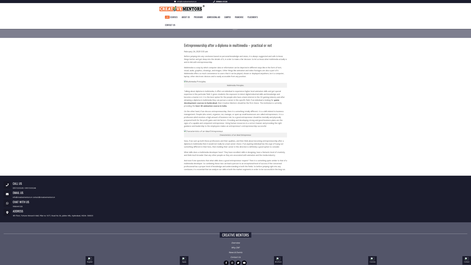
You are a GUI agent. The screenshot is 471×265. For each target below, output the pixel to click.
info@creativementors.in (186, 1)
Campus (227, 17)
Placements (253, 17)
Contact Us (170, 24)
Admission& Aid (213, 17)
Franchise (239, 17)
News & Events (235, 252)
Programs (198, 17)
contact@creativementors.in (44, 197)
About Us (186, 17)
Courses (172, 17)
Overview (235, 242)
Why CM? (235, 247)
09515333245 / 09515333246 (24, 188)
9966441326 (18, 206)
